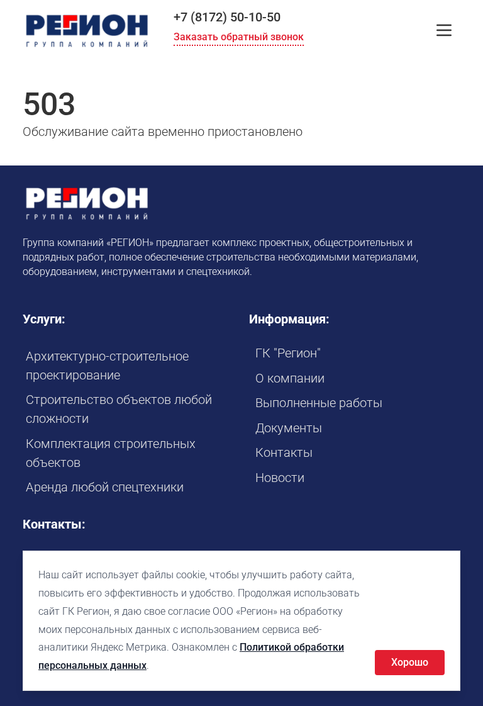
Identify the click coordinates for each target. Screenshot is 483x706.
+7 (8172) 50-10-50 (227, 17)
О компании (290, 378)
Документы (288, 427)
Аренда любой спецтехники (105, 487)
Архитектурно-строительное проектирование (107, 366)
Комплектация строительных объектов (111, 453)
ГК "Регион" (288, 353)
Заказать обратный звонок (239, 37)
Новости (279, 477)
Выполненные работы (318, 402)
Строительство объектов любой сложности (119, 409)
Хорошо (409, 662)
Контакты (284, 452)
